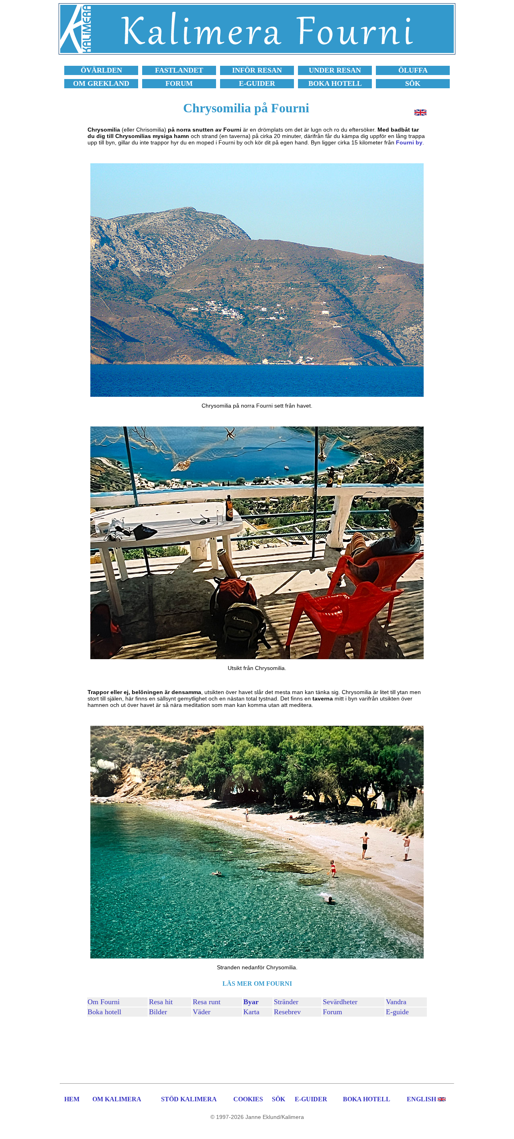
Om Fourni (104, 1002)
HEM (72, 1099)
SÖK (278, 1099)
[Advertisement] (257, 1049)
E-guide (397, 1012)
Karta (251, 1012)
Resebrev (287, 1012)
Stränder (286, 1002)
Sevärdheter (340, 1002)
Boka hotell (104, 1012)
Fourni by (409, 142)
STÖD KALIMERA (189, 1099)
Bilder (158, 1012)
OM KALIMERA (116, 1099)
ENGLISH (421, 1099)
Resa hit (161, 1002)
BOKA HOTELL (366, 1099)
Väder (201, 1012)
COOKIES (248, 1099)
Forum (332, 1012)
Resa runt (206, 1002)
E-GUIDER (311, 1099)
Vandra (396, 1002)
